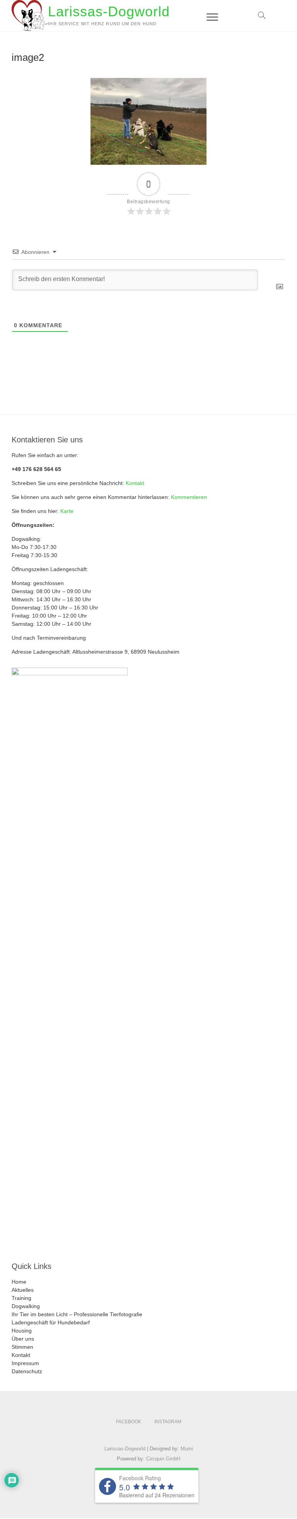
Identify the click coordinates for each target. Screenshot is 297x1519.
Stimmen (22, 1347)
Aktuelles (23, 1290)
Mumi (187, 1449)
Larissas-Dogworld (109, 11)
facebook (128, 1421)
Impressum (25, 1363)
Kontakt (135, 483)
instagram (167, 1421)
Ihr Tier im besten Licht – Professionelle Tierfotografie (77, 1314)
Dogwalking (26, 1306)
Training (21, 1298)
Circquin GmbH (163, 1459)
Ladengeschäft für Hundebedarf (51, 1322)
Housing (22, 1330)
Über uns (23, 1339)
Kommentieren (189, 497)
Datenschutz (27, 1371)
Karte (66, 511)
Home (19, 1282)
